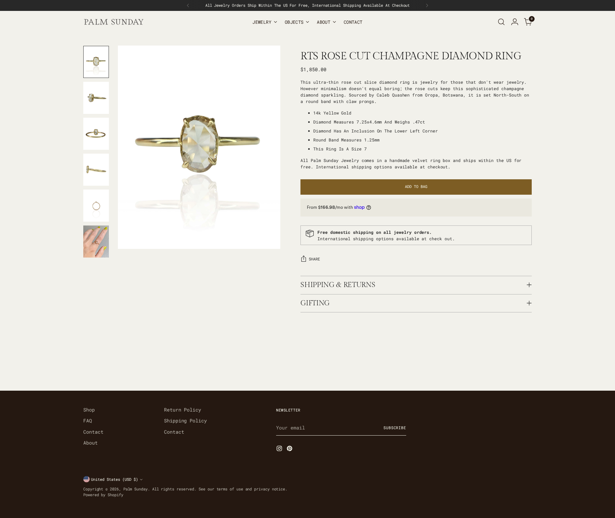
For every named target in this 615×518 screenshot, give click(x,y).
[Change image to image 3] (96, 134)
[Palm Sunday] (113, 22)
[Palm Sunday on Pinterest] (290, 449)
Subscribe (394, 427)
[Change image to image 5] (96, 206)
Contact (93, 432)
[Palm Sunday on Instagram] (280, 449)
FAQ (87, 420)
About (90, 442)
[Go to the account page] (514, 21)
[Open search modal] (501, 21)
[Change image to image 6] (96, 241)
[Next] (427, 5)
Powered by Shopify (103, 494)
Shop (89, 409)
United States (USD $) (114, 479)
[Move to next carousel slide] (526, 368)
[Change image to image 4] (96, 170)
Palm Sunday (135, 489)
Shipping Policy (185, 420)
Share (314, 259)
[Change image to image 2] (96, 98)
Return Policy (182, 409)
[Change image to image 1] (96, 62)
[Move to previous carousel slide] (511, 368)
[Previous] (188, 5)
